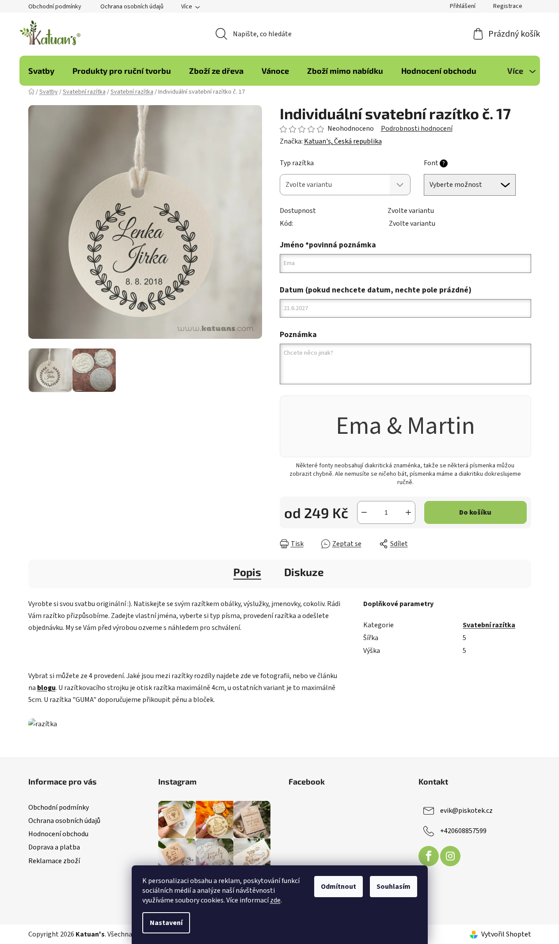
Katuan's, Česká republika (343, 141)
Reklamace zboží (54, 861)
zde (275, 900)
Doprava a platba (54, 847)
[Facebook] (428, 856)
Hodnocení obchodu (58, 834)
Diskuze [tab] (304, 571)
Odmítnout (338, 886)
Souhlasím (393, 886)
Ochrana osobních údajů (132, 6)
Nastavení (166, 923)
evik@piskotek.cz (466, 810)
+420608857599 (463, 831)
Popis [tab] (247, 571)
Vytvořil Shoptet (506, 934)
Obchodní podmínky (54, 6)
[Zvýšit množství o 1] (408, 512)
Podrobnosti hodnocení (417, 128)
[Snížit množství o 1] (364, 512)
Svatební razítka (489, 625)
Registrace (507, 6)
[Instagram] (450, 856)
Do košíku (475, 512)
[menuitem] (41, 71)
